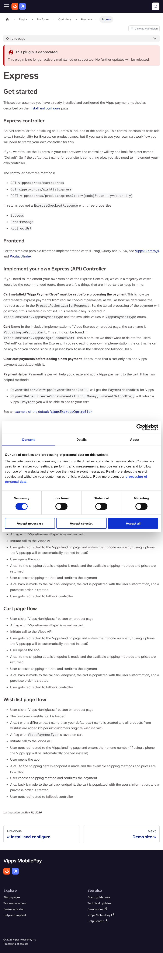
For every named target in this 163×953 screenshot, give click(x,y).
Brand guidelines (98, 897)
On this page (15, 38)
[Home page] (7, 19)
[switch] (61, 506)
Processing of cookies (15, 944)
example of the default (53, 411)
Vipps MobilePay (98, 915)
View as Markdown (144, 29)
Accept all (133, 523)
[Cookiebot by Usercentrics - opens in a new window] (139, 427)
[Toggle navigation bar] (6, 6)
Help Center (95, 921)
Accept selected (81, 523)
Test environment (15, 903)
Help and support (14, 915)
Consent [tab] (28, 439)
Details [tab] (81, 439)
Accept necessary (30, 523)
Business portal (13, 909)
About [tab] (134, 439)
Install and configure (45, 108)
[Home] (18, 6)
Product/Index (21, 256)
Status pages (11, 897)
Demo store (95, 909)
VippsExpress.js (147, 251)
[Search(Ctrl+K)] (156, 6)
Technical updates (99, 903)
